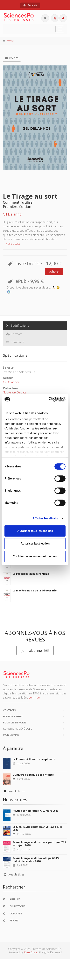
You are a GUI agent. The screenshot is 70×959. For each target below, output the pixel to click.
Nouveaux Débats (14, 392)
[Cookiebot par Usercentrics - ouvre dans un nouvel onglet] (49, 399)
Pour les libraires (15, 722)
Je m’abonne (31, 650)
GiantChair (30, 952)
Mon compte (11, 734)
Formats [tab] (16, 334)
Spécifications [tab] (19, 325)
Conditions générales (17, 728)
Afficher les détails (45, 518)
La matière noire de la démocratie (35, 590)
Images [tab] (13, 58)
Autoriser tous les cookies (35, 530)
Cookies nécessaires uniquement (35, 556)
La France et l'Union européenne (34, 759)
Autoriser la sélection (35, 543)
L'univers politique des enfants (33, 774)
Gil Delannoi (12, 214)
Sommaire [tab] (17, 342)
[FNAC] (58, 287)
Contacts (9, 710)
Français (32, 5)
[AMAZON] (53, 287)
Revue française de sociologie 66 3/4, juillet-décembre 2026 (36, 859)
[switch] (60, 478)
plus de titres (15, 791)
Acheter (54, 271)
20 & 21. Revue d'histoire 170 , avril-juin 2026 (37, 828)
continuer (35, 697)
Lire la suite (13, 243)
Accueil (10, 40)
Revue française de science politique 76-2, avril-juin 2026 (40, 843)
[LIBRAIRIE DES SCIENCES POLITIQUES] (9, 292)
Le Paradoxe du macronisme (31, 573)
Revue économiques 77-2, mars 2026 (35, 810)
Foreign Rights (13, 716)
